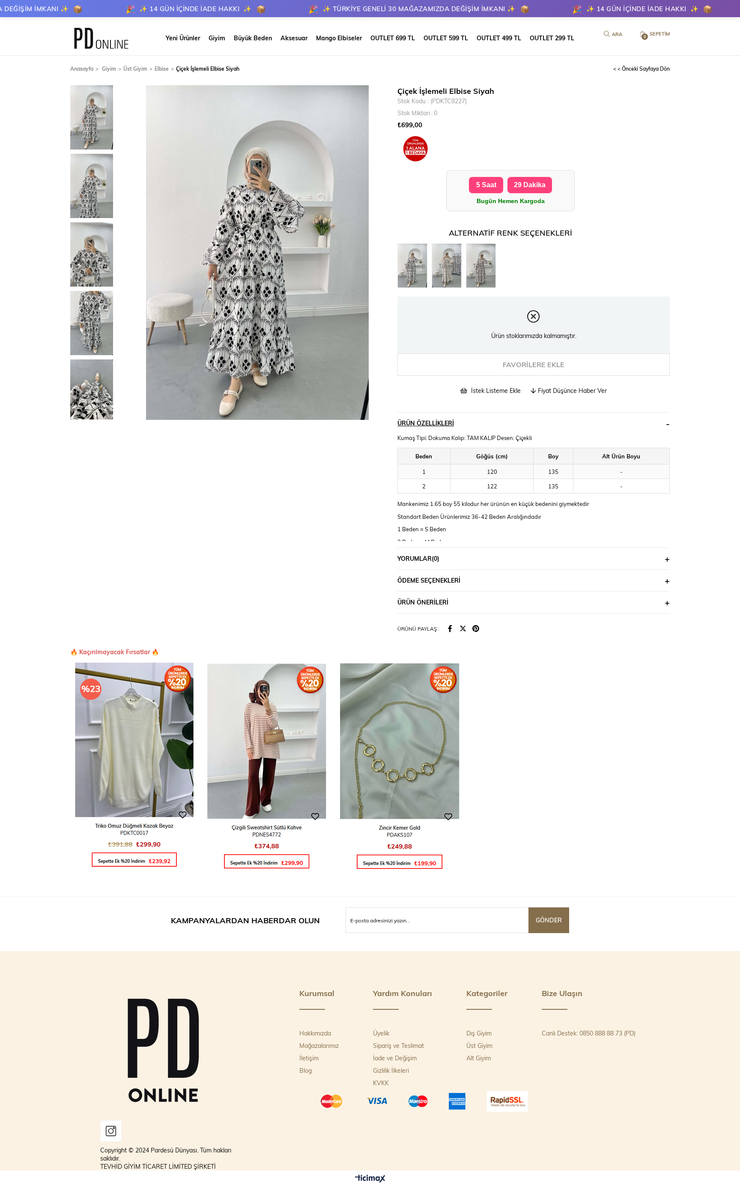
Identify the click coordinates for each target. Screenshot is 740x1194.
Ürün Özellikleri (425, 423)
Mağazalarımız (319, 1045)
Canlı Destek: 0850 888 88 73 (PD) (589, 1033)
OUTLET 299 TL (552, 38)
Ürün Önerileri (422, 602)
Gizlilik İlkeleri (391, 1070)
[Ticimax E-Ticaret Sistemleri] (370, 1179)
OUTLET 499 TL (499, 38)
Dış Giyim (479, 1033)
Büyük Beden (253, 38)
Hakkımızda (315, 1033)
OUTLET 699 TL (392, 38)
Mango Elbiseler (339, 38)
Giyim (217, 38)
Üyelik (381, 1033)
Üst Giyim (479, 1045)
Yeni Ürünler (183, 38)
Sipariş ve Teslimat (398, 1045)
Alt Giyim (478, 1058)
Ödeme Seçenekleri (428, 580)
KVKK (381, 1083)
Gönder (549, 920)
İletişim (309, 1058)
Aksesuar (293, 38)
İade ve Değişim (395, 1058)
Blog (305, 1070)
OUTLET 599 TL (446, 38)
